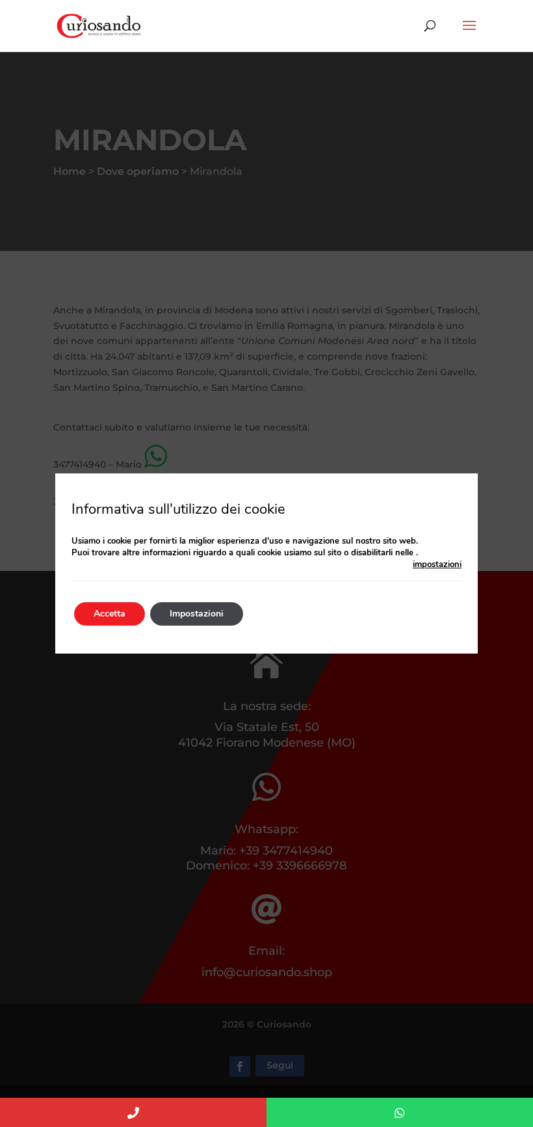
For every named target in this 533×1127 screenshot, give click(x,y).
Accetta (109, 613)
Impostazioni (197, 613)
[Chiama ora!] (133, 1112)
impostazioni (437, 564)
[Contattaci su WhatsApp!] (399, 1112)
